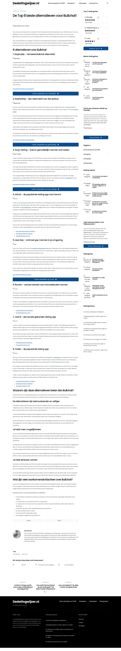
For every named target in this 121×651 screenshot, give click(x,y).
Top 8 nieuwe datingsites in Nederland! (99, 177)
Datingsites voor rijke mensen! (98, 278)
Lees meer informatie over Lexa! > (22, 274)
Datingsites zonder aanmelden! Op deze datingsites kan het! (98, 287)
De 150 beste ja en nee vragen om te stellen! (95, 339)
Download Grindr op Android (24, 233)
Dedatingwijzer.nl (26, 3)
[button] (44, 591)
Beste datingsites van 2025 (56, 3)
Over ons (81, 619)
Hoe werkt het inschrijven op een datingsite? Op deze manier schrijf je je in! (45, 587)
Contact (81, 622)
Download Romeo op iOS (23, 312)
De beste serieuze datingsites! (97, 269)
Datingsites (71, 3)
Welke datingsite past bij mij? (99, 295)
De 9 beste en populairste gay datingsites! (100, 89)
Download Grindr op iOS (23, 236)
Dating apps (82, 3)
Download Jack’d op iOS (23, 345)
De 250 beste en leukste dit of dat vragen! (99, 212)
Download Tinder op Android (24, 383)
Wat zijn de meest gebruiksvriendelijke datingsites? (98, 260)
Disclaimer (82, 626)
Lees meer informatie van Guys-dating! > (24, 184)
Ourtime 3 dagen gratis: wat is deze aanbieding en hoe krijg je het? (23, 587)
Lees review (88, 22)
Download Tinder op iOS (23, 386)
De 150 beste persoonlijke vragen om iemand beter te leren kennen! (99, 194)
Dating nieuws (93, 3)
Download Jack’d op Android (24, 342)
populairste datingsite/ (38, 248)
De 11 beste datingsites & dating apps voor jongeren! (99, 80)
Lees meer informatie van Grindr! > (25, 231)
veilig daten (68, 178)
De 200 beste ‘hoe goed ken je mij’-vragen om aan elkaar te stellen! (100, 203)
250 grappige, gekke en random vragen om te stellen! (99, 185)
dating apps (57, 357)
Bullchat (25, 554)
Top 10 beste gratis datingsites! (98, 98)
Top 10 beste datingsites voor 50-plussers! (99, 63)
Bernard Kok (28, 531)
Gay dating (23, 11)
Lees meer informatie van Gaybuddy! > (23, 88)
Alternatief (17, 554)
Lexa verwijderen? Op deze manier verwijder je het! (68, 586)
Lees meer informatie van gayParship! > (24, 140)
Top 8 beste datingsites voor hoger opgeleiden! (99, 72)
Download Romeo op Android (24, 310)
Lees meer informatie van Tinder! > (26, 381)
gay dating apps (26, 207)
